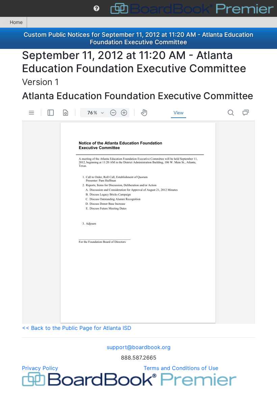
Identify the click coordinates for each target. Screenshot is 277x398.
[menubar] (138, 8)
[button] (96, 8)
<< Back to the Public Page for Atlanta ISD (76, 327)
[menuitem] (96, 8)
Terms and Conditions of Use (181, 368)
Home (16, 22)
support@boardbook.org (139, 347)
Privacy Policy (40, 368)
